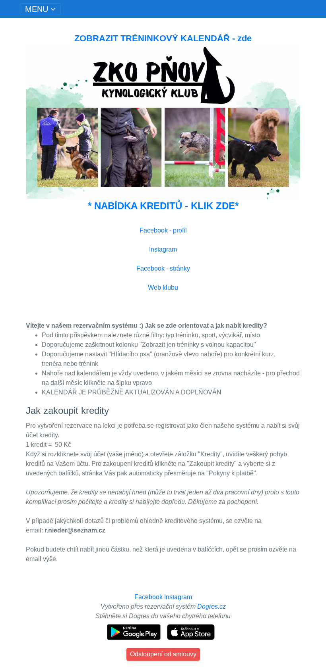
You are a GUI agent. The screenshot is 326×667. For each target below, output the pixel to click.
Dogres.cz (211, 606)
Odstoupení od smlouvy (163, 654)
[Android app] (134, 631)
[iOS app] (191, 631)
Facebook (148, 597)
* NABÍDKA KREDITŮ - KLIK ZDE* (163, 205)
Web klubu (163, 287)
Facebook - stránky (163, 268)
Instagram (163, 249)
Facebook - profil (163, 230)
